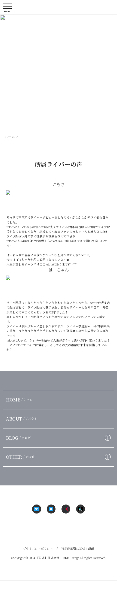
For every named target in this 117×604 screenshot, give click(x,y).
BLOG (18, 437)
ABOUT (21, 418)
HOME (19, 399)
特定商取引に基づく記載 (77, 548)
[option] (58, 73)
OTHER (20, 457)
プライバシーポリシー (38, 548)
